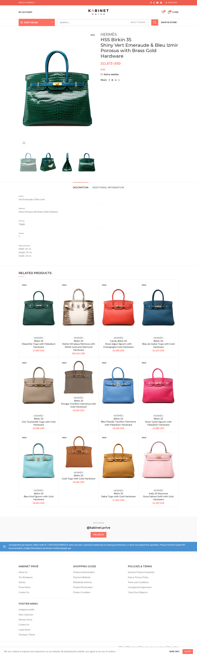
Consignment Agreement (139, 587)
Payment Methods (81, 577)
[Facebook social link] (151, 2)
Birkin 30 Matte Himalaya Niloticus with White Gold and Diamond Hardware (78, 344)
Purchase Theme (27, 635)
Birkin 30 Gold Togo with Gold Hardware (78, 475)
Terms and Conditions (138, 582)
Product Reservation (83, 587)
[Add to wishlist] (54, 286)
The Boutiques (26, 577)
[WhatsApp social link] (119, 80)
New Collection (26, 615)
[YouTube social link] (157, 2)
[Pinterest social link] (161, 2)
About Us (23, 572)
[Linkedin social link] (115, 80)
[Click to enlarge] (24, 143)
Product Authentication (84, 572)
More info (174, 651)
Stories (22, 582)
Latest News (24, 630)
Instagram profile (26, 609)
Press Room (24, 587)
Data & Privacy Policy (138, 577)
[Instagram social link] (154, 2)
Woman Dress (25, 620)
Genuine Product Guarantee (141, 572)
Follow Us (98, 535)
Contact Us (24, 592)
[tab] (80, 186)
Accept (187, 652)
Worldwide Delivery (82, 582)
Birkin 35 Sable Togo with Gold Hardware (118, 493)
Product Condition (81, 592)
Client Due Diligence (138, 592)
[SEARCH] (154, 22)
